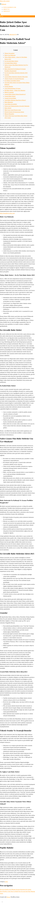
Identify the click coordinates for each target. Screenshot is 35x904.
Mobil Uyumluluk (9, 92)
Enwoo (8, 897)
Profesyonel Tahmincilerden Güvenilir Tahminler (17, 106)
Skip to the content (5, 1)
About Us (6, 9)
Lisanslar (7, 74)
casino (6, 881)
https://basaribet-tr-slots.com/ (7, 213)
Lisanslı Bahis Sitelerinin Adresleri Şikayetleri (16, 76)
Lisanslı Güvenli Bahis (10, 98)
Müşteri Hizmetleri (9, 113)
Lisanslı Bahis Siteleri (10, 96)
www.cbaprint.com (9, 7)
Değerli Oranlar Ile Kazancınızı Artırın (14, 112)
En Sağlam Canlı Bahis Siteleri (12, 80)
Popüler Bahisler (9, 86)
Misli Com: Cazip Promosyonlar (13, 110)
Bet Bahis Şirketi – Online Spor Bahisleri (15, 90)
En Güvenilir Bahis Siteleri (11, 61)
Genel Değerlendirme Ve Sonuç (13, 88)
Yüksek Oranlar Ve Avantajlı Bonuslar (14, 78)
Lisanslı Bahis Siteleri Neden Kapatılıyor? (15, 94)
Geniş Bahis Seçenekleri (11, 104)
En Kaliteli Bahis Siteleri (11, 63)
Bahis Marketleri (9, 102)
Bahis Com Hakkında (10, 55)
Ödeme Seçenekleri (9, 53)
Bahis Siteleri (8, 108)
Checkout (6, 11)
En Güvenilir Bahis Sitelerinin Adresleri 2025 (16, 72)
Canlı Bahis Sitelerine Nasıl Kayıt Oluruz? (15, 100)
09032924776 (13, 34)
